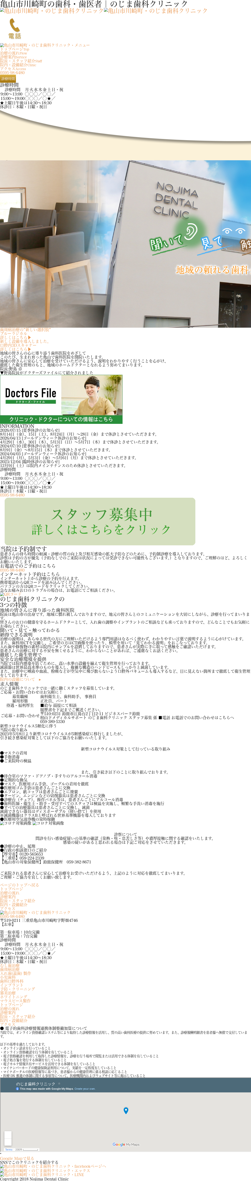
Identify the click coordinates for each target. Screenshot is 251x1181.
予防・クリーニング (17, 989)
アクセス (7, 909)
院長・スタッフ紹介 (17, 901)
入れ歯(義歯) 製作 (15, 973)
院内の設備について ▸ (20, 679)
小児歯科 (8, 977)
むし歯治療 (10, 965)
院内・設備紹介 (13, 905)
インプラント (12, 985)
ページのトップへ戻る (19, 885)
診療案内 (8, 897)
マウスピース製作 (15, 1001)
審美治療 (8, 993)
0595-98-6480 (12, 73)
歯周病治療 (10, 969)
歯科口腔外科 (12, 981)
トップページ (11, 889)
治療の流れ (10, 893)
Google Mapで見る (17, 1158)
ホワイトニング (13, 997)
